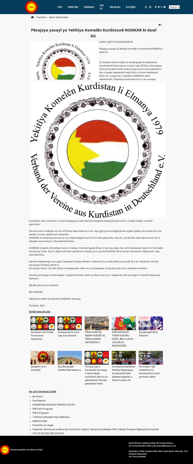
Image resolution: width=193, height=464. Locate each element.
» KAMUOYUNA (38, 421)
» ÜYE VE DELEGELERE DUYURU (47, 433)
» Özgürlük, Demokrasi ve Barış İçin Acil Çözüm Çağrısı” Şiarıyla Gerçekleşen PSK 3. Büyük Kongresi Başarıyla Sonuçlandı (94, 429)
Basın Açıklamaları (59, 17)
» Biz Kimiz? (36, 396)
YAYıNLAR (115, 7)
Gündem (41, 17)
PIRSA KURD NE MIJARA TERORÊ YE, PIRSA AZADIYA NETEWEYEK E (95, 337)
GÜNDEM (88, 7)
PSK (60, 7)
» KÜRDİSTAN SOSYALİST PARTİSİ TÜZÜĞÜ (52, 404)
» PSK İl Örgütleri (39, 412)
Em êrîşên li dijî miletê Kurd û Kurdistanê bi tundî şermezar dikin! (149, 371)
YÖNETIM (73, 7)
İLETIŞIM (130, 7)
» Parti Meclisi (37, 400)
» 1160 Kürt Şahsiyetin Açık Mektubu (50, 417)
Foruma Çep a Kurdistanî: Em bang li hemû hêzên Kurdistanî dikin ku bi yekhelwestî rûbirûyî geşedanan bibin (96, 375)
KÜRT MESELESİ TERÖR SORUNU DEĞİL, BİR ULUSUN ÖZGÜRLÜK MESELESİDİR (122, 339)
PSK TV (102, 7)
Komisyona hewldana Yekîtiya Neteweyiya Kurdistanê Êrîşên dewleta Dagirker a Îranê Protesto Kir (123, 373)
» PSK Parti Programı (41, 408)
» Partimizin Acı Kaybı (41, 425)
